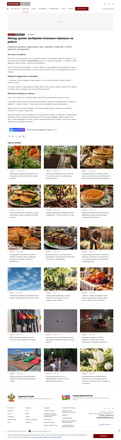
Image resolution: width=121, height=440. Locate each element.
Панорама (47, 408)
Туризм (70, 8)
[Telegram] (20, 136)
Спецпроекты (81, 8)
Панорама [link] (48, 210)
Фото (27, 410)
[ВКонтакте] (12, 136)
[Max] (23, 136)
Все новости (15, 8)
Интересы (28, 422)
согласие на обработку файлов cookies (48, 437)
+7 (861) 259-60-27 (106, 415)
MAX (55, 130)
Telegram (112, 4)
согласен (103, 436)
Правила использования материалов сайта (69, 421)
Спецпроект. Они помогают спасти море (68, 411)
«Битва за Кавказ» (49, 410)
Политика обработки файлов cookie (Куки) (68, 426)
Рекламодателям (67, 418)
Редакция (65, 415)
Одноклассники (108, 4)
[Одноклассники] (16, 136)
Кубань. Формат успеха (50, 425)
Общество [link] (12, 171)
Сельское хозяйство (31, 419)
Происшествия (54, 8)
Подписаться (18, 129)
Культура (28, 408)
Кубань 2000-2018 (49, 422)
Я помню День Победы (68, 408)
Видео (27, 413)
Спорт (63, 8)
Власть (33, 8)
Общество (25, 8)
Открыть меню (8, 9)
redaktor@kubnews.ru (105, 418)
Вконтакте (104, 4)
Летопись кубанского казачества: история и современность (50, 415)
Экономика (42, 8)
